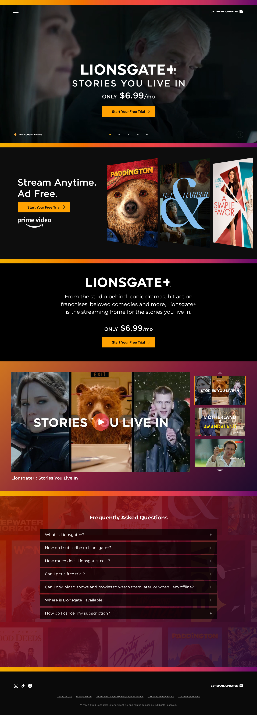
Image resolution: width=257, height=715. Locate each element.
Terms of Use (64, 696)
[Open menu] (17, 11)
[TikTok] (23, 686)
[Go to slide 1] (110, 134)
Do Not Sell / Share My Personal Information (120, 696)
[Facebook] (30, 686)
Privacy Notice (84, 696)
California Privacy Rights (161, 696)
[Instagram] (16, 686)
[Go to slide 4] (137, 134)
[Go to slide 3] (128, 134)
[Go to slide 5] (147, 134)
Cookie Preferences (189, 696)
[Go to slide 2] (119, 134)
